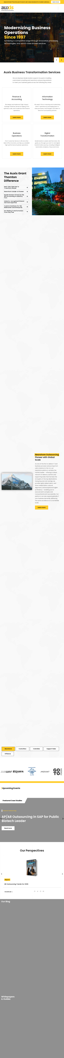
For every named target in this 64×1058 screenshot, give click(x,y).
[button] (56, 59)
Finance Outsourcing (9, 811)
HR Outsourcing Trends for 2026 (16, 884)
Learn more (8, 50)
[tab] (8, 749)
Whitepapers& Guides (7, 997)
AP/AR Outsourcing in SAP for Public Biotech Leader (30, 819)
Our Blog (5, 901)
